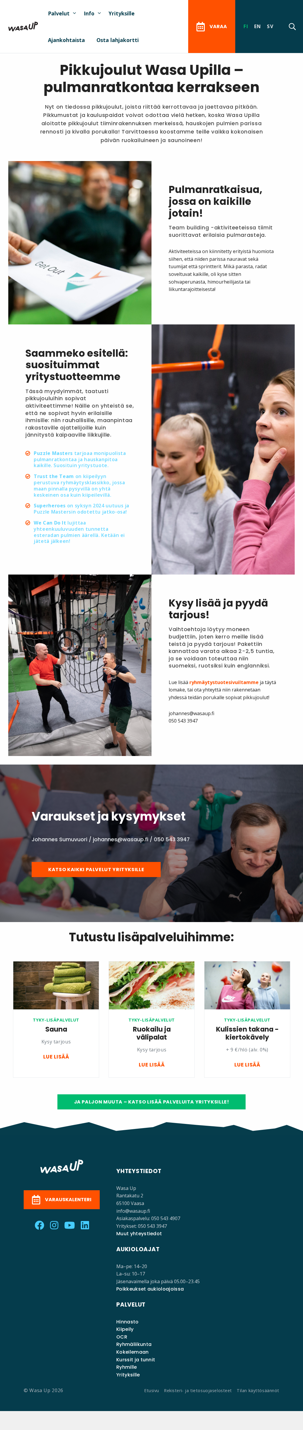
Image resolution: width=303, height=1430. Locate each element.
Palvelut (59, 13)
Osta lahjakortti (117, 40)
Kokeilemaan (132, 1352)
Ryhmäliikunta (134, 1344)
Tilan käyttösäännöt (258, 1390)
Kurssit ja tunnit (135, 1359)
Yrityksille (122, 13)
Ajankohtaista (66, 40)
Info (89, 13)
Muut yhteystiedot (139, 1233)
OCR (121, 1337)
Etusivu (151, 1390)
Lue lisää (56, 1056)
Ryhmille (126, 1367)
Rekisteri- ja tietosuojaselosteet (198, 1390)
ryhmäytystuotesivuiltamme (224, 682)
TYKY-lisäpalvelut (56, 1020)
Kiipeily (125, 1329)
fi (246, 26)
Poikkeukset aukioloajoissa (150, 1289)
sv (270, 26)
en (257, 26)
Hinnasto (127, 1321)
